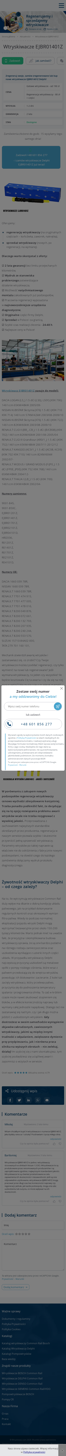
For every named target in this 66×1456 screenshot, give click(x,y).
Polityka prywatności (34, 1452)
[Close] (61, 688)
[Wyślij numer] (58, 706)
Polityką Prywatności (26, 737)
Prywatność (13, 765)
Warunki (22, 765)
